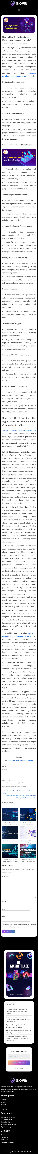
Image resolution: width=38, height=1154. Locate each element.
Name (4, 901)
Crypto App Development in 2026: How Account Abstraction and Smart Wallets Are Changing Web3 (18, 1019)
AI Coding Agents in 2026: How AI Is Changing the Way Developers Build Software (16, 1011)
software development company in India (13, 783)
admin (15, 43)
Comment (6, 876)
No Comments (23, 43)
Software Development (10, 780)
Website (4, 917)
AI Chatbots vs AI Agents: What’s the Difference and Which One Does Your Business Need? (17, 1038)
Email (4, 909)
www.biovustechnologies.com (20, 760)
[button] (19, 10)
